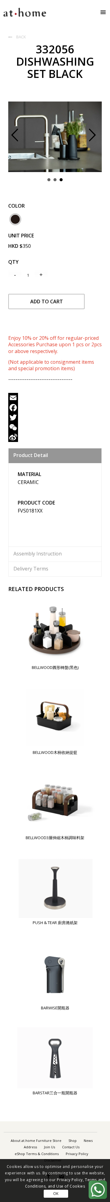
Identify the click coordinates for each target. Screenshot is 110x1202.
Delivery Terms (30, 568)
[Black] (15, 219)
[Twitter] (55, 417)
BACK (17, 37)
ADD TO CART (46, 301)
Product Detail (30, 455)
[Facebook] (55, 408)
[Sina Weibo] (55, 437)
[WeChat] (55, 427)
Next (97, 138)
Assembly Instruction (37, 553)
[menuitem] (36, 1140)
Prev (19, 138)
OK (56, 1193)
